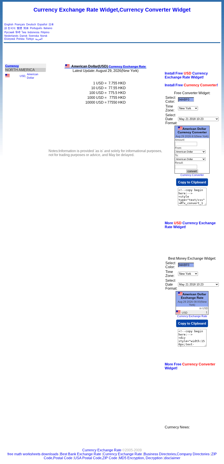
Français (20, 24)
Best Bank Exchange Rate (80, 454)
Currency (12, 66)
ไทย (24, 32)
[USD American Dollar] (7, 76)
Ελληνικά (9, 38)
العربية (38, 38)
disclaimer (172, 458)
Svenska (34, 35)
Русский (9, 32)
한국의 (12, 28)
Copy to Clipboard (192, 182)
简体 (26, 28)
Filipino (45, 32)
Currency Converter (192, 175)
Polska (20, 38)
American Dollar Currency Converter (192, 130)
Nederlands (11, 35)
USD (22, 76)
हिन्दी (18, 32)
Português (36, 28)
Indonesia (33, 32)
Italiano (48, 28)
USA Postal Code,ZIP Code (95, 458)
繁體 (19, 28)
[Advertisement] (140, 32)
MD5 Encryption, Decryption (141, 458)
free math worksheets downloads (32, 454)
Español (42, 24)
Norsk (43, 35)
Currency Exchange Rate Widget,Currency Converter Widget (112, 10)
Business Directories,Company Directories (177, 454)
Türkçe (30, 38)
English (8, 24)
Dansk (23, 35)
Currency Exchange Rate (108, 66)
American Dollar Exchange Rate (193, 295)
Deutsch (31, 24)
